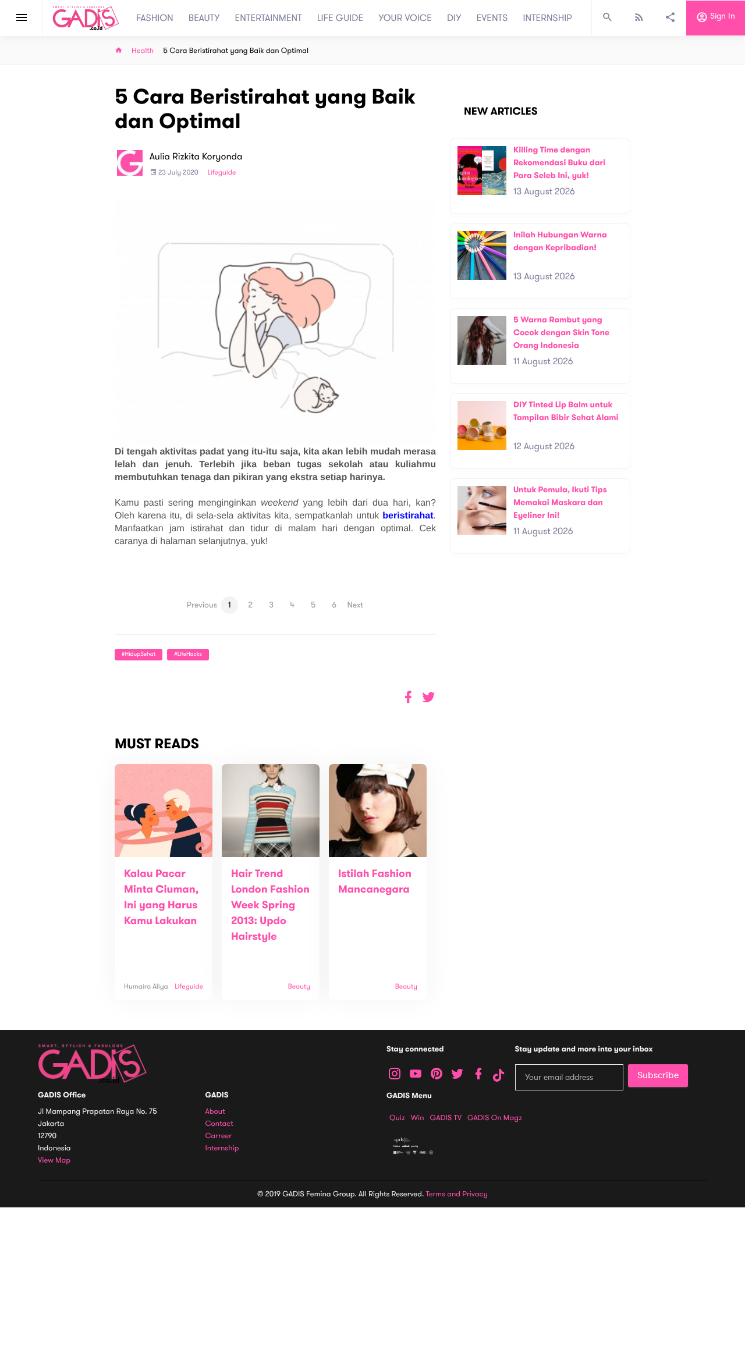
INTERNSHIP (547, 18)
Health (143, 51)
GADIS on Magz (494, 1118)
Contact (219, 1124)
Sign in (721, 16)
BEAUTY (204, 18)
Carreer (218, 1136)
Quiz (397, 1118)
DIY (454, 18)
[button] (428, 697)
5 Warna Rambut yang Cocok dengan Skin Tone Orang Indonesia (561, 332)
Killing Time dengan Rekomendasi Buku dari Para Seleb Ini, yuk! (559, 162)
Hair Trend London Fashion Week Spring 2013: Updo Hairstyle (270, 905)
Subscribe (658, 1075)
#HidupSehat (138, 654)
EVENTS (492, 18)
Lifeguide (222, 172)
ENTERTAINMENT (268, 18)
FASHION (154, 18)
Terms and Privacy (457, 1194)
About (215, 1111)
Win (417, 1118)
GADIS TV (446, 1118)
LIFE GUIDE (340, 18)
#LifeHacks (188, 654)
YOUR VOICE (405, 18)
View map (54, 1160)
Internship (222, 1148)
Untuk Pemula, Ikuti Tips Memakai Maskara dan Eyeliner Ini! (560, 502)
